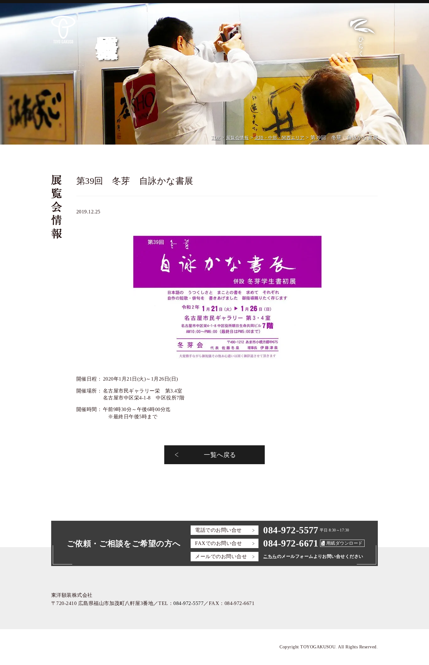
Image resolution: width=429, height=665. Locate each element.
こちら (270, 556)
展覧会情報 (237, 137)
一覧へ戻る (220, 454)
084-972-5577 (290, 530)
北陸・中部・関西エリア (280, 137)
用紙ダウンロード (344, 543)
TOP (215, 137)
